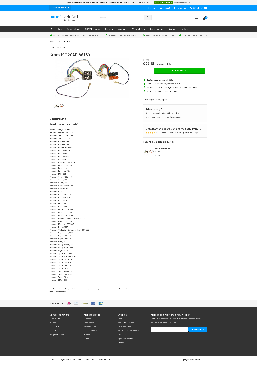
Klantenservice (180, 8)
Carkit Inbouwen (157, 29)
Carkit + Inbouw (73, 29)
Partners (87, 335)
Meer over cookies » (182, 2)
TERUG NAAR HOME (59, 48)
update (120, 319)
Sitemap (121, 343)
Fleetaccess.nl (89, 323)
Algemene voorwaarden (127, 339)
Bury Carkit (184, 29)
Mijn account (165, 8)
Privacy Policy (104, 359)
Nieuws (172, 29)
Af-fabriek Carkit (139, 29)
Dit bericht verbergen (163, 2)
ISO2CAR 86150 (64, 41)
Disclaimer (90, 359)
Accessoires (122, 29)
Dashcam (109, 29)
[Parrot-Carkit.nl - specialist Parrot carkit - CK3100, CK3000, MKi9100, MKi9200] (64, 18)
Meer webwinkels (59, 8)
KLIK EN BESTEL (179, 70)
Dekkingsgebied (90, 327)
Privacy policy (123, 335)
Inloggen (151, 8)
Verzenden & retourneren (128, 331)
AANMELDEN (198, 329)
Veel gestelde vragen (126, 323)
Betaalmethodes (124, 327)
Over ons (87, 319)
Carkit (60, 29)
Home (52, 41)
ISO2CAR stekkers (92, 29)
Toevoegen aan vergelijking (156, 100)
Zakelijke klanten (90, 331)
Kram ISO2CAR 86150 (163, 148)
